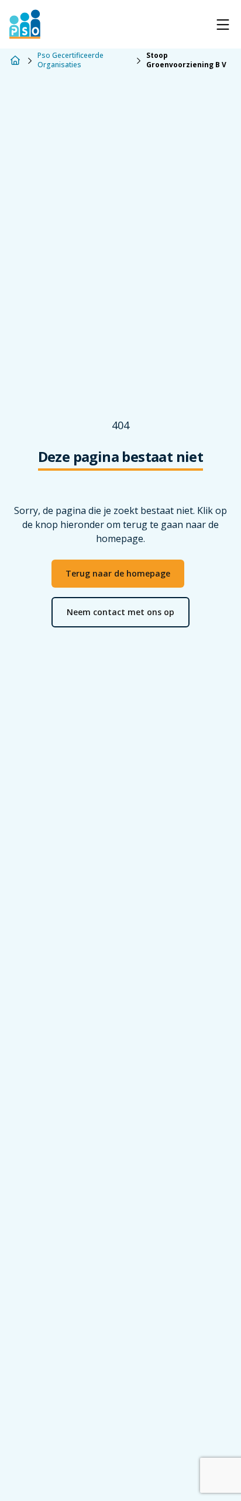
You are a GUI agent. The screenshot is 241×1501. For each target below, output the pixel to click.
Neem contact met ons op (120, 611)
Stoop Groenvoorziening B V (186, 60)
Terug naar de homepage (118, 573)
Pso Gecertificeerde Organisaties (70, 60)
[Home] (15, 60)
